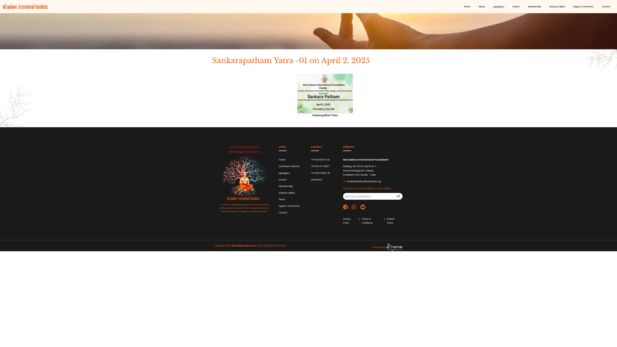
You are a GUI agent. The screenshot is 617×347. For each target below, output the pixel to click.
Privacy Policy (346, 220)
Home (282, 159)
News (282, 199)
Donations (316, 179)
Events (282, 179)
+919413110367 (320, 166)
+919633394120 (320, 159)
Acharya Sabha (287, 192)
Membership (286, 186)
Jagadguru (284, 172)
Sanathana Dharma (289, 166)
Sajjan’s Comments (289, 205)
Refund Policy (390, 220)
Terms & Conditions (367, 220)
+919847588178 (320, 172)
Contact (283, 212)
